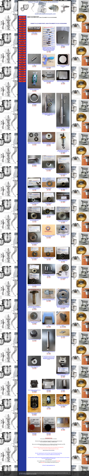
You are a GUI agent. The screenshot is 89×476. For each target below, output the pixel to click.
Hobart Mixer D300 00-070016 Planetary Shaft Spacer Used (49, 188)
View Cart (22, 19)
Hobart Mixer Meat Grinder (22, 33)
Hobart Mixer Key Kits (22, 28)
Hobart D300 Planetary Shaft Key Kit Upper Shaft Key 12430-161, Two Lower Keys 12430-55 (48, 275)
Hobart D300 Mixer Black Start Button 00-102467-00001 (48, 433)
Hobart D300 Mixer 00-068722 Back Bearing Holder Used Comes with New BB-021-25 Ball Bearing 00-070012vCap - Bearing (62, 306)
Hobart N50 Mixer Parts (22, 62)
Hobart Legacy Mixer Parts (22, 43)
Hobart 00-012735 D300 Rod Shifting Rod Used (48, 352)
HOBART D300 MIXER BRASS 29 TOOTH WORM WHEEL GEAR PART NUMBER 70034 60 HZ (48, 143)
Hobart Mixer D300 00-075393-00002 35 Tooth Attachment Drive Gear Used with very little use (34, 307)
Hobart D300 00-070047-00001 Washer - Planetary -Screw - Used (34, 366)
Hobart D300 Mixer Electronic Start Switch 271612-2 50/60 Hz (34, 413)
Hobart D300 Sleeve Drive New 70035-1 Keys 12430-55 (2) (63, 235)
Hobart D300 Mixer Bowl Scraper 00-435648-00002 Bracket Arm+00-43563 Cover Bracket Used (63, 375)
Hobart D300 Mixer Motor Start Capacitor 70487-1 (49, 407)
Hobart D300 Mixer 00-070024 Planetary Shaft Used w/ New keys (63, 200)
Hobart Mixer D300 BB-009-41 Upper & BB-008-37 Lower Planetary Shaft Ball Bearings (34, 285)
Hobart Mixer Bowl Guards (22, 31)
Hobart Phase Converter (22, 74)
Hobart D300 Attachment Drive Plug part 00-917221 (62, 325)
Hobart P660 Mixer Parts (22, 55)
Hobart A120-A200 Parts (22, 40)
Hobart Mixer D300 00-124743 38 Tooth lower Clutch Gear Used (34, 258)
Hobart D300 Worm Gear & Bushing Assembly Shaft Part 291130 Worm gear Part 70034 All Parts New (63, 151)
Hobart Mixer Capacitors (22, 69)
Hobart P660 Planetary (22, 57)
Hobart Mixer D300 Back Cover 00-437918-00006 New (63, 45)
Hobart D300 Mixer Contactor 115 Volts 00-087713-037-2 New (34, 390)
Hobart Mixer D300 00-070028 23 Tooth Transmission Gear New (48, 169)
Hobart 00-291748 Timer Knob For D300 (34, 339)
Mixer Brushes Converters (22, 71)
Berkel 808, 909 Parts (22, 79)
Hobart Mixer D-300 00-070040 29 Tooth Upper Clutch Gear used (49, 236)
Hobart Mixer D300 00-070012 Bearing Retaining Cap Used (34, 322)
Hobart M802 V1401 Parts (22, 59)
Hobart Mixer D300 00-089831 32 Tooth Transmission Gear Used (63, 174)
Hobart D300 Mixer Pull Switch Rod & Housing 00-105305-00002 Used (48, 81)
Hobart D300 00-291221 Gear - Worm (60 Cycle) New (63, 390)
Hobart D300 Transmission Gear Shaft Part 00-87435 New (34, 164)
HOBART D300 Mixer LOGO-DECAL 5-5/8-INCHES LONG (34, 32)
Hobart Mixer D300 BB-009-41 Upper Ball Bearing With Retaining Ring (34, 220)
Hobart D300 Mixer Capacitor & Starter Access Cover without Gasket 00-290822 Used (63, 81)
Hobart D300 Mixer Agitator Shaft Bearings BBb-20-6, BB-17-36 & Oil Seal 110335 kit (34, 143)
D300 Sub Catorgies (22, 45)
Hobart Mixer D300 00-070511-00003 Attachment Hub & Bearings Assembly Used (48, 299)
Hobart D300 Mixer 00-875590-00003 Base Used (48, 325)
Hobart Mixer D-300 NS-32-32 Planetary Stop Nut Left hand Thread (34, 203)
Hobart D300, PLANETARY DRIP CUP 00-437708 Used (34, 103)
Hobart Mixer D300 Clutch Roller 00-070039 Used (34, 64)
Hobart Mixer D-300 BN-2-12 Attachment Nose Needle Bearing (49, 203)
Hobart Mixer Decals (22, 36)
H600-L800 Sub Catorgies (22, 52)
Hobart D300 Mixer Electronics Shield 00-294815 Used (48, 390)
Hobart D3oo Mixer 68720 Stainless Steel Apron (63, 428)
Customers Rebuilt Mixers (22, 67)
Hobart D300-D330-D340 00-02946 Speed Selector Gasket (63, 66)
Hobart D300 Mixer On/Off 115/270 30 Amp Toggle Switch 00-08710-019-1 (34, 89)
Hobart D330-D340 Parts (22, 47)
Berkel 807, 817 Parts (22, 76)
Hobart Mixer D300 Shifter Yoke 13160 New (48, 66)
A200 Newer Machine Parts (22, 38)
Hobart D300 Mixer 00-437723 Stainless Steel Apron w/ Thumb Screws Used (49, 358)
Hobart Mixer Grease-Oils (22, 24)
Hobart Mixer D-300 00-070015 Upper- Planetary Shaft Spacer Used (63, 221)
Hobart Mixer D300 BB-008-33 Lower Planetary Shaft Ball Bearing (63, 260)
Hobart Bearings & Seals (22, 26)
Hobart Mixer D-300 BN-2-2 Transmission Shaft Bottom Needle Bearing (63, 188)
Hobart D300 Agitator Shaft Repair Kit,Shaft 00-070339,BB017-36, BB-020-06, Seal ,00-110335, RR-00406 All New (48, 114)
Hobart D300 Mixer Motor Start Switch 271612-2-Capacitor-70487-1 (63, 405)
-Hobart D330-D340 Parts (22, 50)
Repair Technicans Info (22, 21)
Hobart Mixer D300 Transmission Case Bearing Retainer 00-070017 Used (63, 277)
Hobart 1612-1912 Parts (22, 81)
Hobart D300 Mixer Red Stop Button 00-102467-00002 (34, 433)
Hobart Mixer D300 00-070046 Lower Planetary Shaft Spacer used (48, 258)
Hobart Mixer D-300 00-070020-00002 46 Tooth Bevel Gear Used (34, 243)
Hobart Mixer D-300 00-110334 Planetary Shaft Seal (49, 215)
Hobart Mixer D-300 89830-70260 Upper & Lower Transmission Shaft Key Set (34, 188)
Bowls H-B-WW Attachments (22, 64)
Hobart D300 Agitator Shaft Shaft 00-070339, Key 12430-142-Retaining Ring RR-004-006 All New (63, 128)
